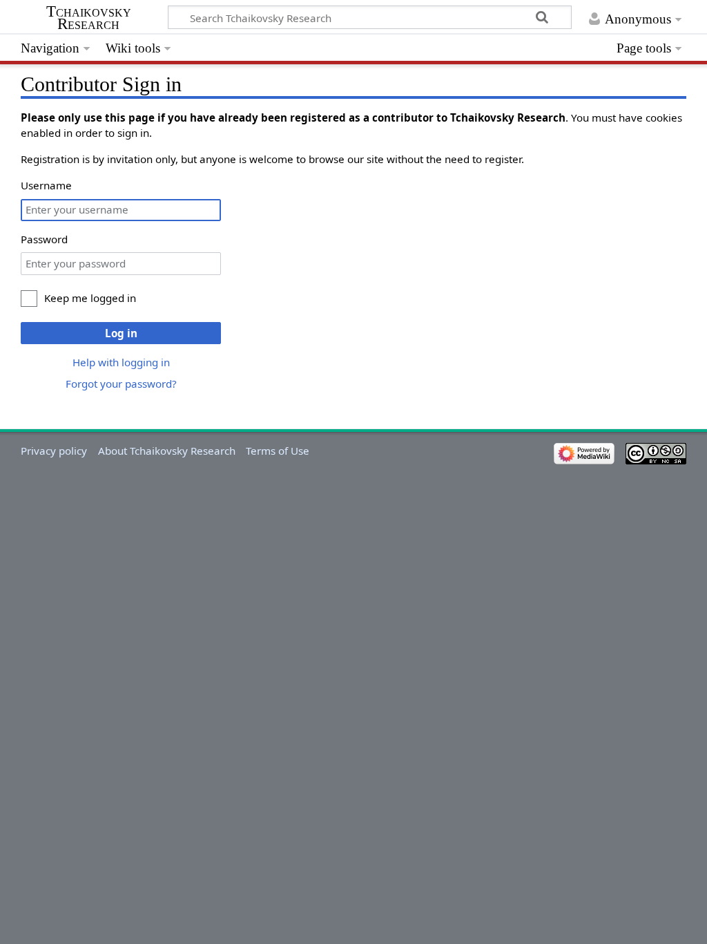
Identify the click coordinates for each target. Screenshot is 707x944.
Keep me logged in (90, 298)
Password (44, 239)
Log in (121, 333)
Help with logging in (121, 362)
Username (46, 185)
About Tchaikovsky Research (166, 450)
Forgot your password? (121, 383)
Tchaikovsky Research (88, 18)
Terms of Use (277, 450)
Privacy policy (54, 450)
